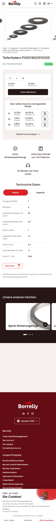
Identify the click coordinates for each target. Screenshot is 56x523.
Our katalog (8, 444)
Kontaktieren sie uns (12, 448)
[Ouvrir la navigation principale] (3, 3)
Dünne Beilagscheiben (12, 488)
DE (48, 3)
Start (5, 48)
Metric (15, 192)
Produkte (14, 48)
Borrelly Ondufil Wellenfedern (16, 464)
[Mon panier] (44, 3)
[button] (25, 334)
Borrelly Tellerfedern (29, 48)
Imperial (40, 192)
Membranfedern (10, 472)
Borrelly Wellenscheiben (13, 460)
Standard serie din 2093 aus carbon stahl (26, 49)
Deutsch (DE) (28, 421)
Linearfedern (8, 480)
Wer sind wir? (8, 440)
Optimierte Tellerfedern (13, 476)
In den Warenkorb (28, 92)
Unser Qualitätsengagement (15, 436)
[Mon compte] (40, 3)
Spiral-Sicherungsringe (13, 484)
